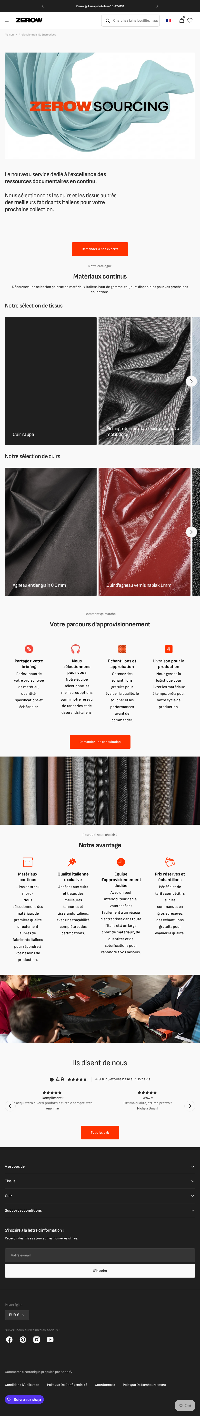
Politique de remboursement (144, 1385)
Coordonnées (105, 1385)
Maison (9, 34)
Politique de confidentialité (67, 1385)
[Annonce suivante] (157, 6)
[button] (7, 20)
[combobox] (136, 20)
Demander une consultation (100, 742)
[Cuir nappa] (51, 381)
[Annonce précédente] (43, 6)
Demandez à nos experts (100, 249)
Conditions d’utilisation (22, 1385)
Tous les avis (100, 1132)
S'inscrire (100, 1271)
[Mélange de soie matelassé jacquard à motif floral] (144, 381)
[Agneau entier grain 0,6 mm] (51, 532)
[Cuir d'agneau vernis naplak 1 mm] (144, 532)
